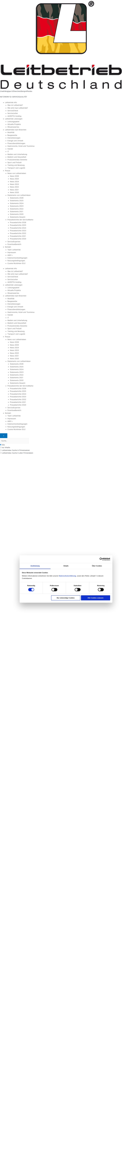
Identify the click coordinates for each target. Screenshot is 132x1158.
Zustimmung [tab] (35, 566)
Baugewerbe (12, 135)
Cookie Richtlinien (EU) (16, 263)
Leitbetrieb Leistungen (13, 119)
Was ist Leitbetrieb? (15, 105)
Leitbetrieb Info (11, 102)
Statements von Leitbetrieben (19, 195)
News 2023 (14, 184)
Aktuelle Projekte (14, 124)
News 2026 (14, 176)
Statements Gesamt (17, 217)
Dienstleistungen (13, 138)
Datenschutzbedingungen (17, 258)
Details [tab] (66, 566)
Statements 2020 (16, 214)
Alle (3, 445)
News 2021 (14, 190)
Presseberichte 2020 (18, 239)
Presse (7, 171)
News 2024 (14, 182)
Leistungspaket (13, 122)
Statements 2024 (16, 203)
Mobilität (10, 132)
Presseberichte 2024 (18, 228)
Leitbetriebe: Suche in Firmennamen (16, 450)
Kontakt (8, 247)
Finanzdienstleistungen (16, 143)
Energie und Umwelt (15, 141)
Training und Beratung (16, 165)
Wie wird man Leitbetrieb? (17, 108)
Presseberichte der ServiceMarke (20, 220)
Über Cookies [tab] (97, 566)
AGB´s (9, 255)
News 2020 (14, 192)
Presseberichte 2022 (18, 233)
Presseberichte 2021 (18, 236)
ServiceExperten (13, 242)
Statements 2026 (16, 198)
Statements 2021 (16, 211)
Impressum (11, 252)
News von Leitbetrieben (16, 173)
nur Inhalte (6, 447)
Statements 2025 (16, 201)
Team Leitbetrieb (14, 250)
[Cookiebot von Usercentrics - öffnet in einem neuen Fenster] (101, 559)
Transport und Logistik (16, 168)
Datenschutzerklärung (67, 576)
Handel (10, 149)
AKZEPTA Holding (14, 116)
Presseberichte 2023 (18, 231)
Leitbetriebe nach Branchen (15, 130)
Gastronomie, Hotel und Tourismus (20, 146)
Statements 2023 (16, 206)
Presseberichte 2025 (18, 225)
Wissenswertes (13, 127)
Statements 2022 (16, 209)
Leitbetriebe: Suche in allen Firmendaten (17, 453)
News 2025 (14, 179)
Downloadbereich (14, 244)
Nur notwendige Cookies (66, 598)
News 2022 (14, 187)
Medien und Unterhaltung (17, 154)
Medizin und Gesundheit (16, 157)
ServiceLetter (12, 113)
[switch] (54, 589)
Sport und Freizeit (14, 162)
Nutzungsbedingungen (16, 261)
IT (8, 151)
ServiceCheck (12, 111)
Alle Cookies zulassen (95, 598)
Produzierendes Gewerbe (17, 160)
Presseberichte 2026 (18, 222)
